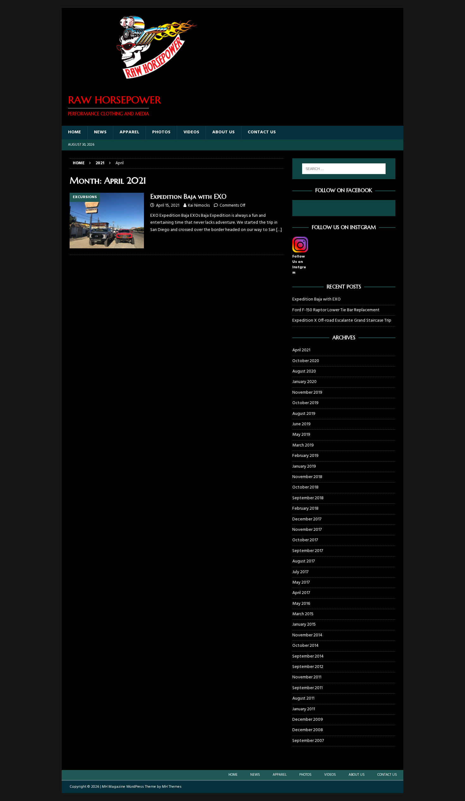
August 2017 (303, 561)
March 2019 (303, 445)
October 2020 (305, 361)
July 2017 (300, 572)
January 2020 (304, 381)
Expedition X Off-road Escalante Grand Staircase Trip (341, 320)
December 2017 (306, 519)
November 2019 (307, 392)
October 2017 (305, 540)
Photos (161, 132)
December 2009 (307, 719)
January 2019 (304, 466)
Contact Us (262, 132)
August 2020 (304, 371)
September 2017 (307, 551)
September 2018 (308, 498)
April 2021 (301, 350)
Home (74, 132)
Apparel (129, 132)
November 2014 (307, 635)
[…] (279, 230)
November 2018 (307, 477)
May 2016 (301, 603)
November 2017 (307, 529)
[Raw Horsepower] (156, 83)
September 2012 (307, 667)
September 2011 (307, 688)
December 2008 (307, 730)
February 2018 (305, 508)
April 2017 (301, 593)
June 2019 (301, 424)
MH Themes (172, 787)
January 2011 (303, 709)
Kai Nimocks (199, 205)
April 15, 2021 (167, 205)
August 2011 (303, 698)
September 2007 (308, 740)
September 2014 (308, 656)
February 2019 (305, 455)
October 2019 (305, 403)
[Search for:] (343, 168)
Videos (191, 132)
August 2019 (303, 413)
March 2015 (302, 614)
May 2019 (301, 434)
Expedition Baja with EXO (188, 197)
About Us (223, 132)
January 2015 (304, 624)
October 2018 (305, 487)
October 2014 (305, 645)
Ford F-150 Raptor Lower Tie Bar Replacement (336, 310)
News (100, 132)
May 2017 (301, 582)
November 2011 (306, 677)
